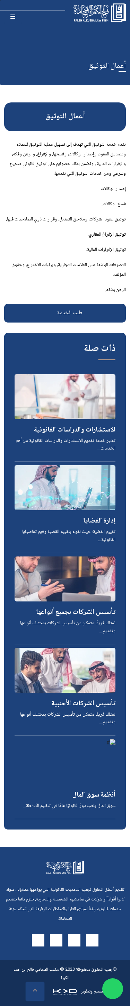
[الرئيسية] (99, 12)
